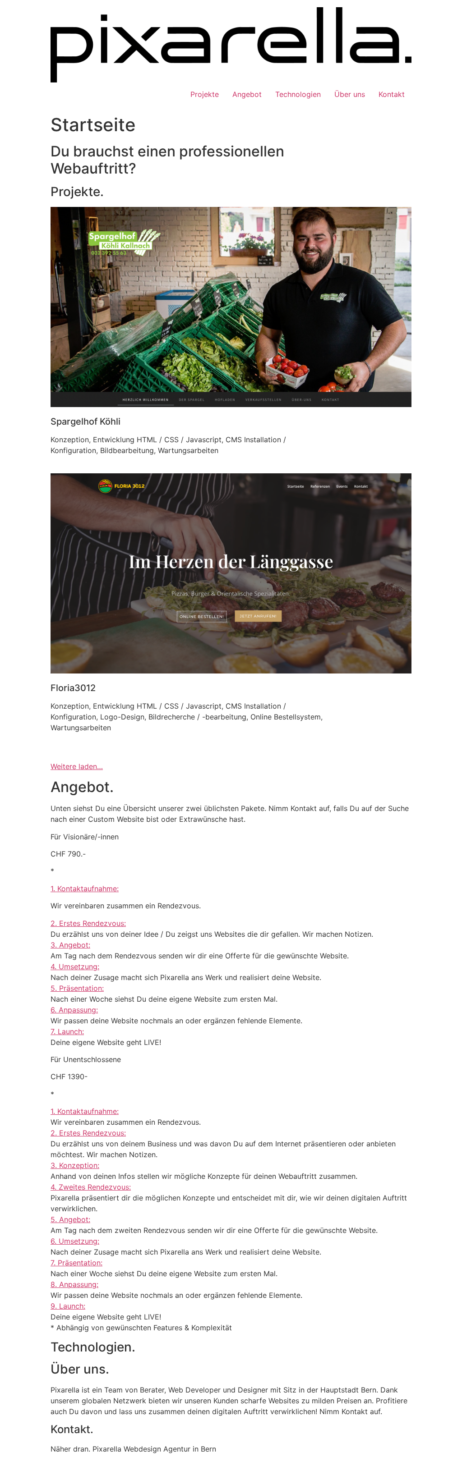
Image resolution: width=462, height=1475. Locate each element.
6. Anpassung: (74, 1009)
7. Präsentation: (76, 1262)
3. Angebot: (70, 944)
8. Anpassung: (74, 1284)
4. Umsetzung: (75, 966)
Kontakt (392, 94)
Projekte (204, 94)
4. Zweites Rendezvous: (91, 1186)
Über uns (349, 94)
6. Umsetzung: (75, 1241)
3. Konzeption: (75, 1165)
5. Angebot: (70, 1219)
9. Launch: (68, 1305)
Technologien (298, 94)
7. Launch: (67, 1031)
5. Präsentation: (77, 988)
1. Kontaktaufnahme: (85, 888)
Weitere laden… (77, 766)
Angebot (247, 94)
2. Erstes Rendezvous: (88, 923)
